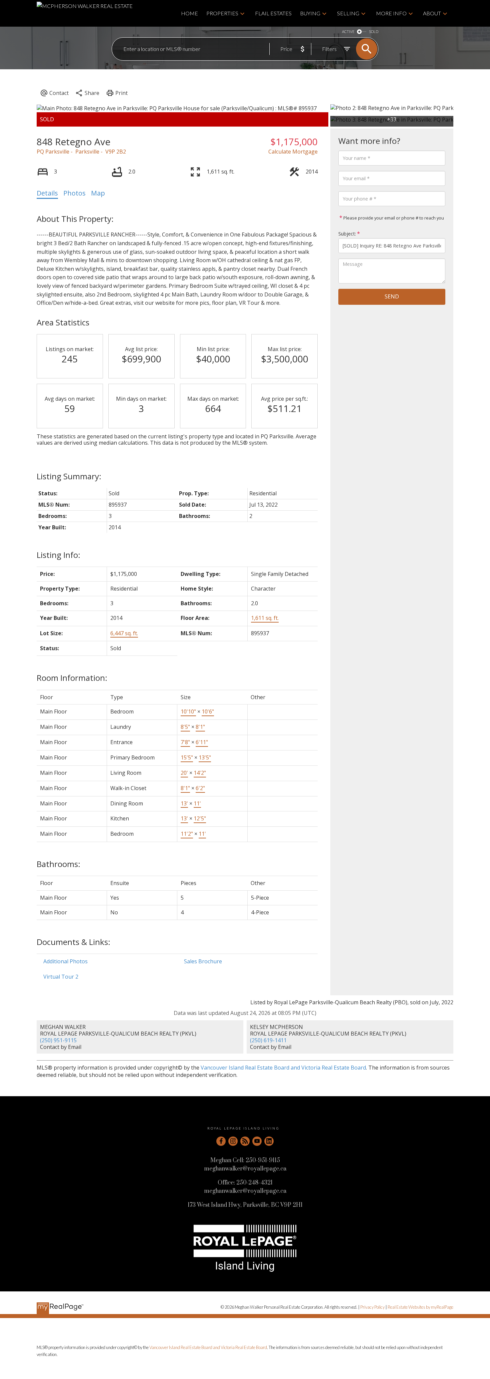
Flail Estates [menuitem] (273, 13)
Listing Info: (58, 554)
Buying (310, 13)
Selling (348, 13)
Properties (222, 13)
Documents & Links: (73, 941)
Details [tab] (47, 193)
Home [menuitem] (189, 13)
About (432, 13)
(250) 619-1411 (268, 1040)
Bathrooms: (58, 863)
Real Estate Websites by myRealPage (420, 1307)
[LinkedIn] (269, 1141)
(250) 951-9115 (58, 1040)
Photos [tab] (74, 193)
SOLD (373, 31)
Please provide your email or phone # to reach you (393, 218)
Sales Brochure (203, 961)
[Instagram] (233, 1141)
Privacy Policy (372, 1307)
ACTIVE (348, 31)
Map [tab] (98, 193)
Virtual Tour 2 (60, 976)
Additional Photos (65, 961)
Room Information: (72, 677)
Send (392, 296)
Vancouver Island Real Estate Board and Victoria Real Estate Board (283, 1067)
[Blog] (245, 1141)
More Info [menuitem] (391, 13)
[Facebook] (221, 1141)
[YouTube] (257, 1141)
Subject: (347, 233)
